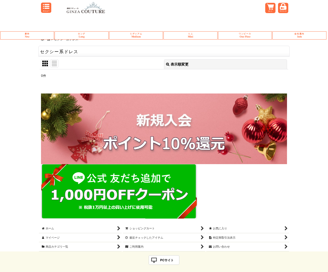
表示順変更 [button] (180, 64)
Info (299, 35)
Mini (190, 35)
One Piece (245, 35)
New (27, 35)
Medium (136, 35)
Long (81, 35)
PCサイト (167, 260)
